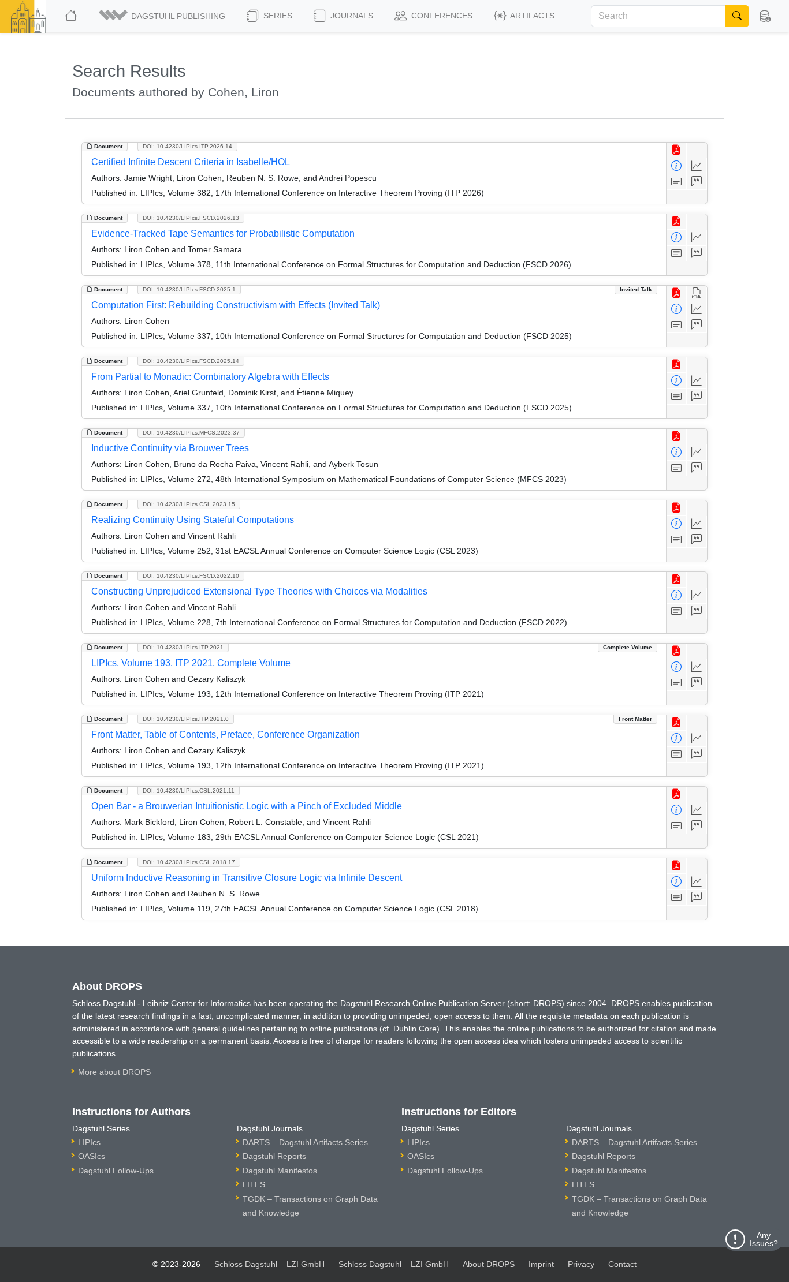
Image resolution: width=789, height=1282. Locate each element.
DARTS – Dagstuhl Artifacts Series (305, 1142)
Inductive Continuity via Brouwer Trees (170, 448)
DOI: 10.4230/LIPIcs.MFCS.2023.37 (191, 432)
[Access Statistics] (697, 166)
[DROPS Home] (71, 16)
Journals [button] (350, 15)
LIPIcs (89, 1142)
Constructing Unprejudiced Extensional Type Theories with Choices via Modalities (259, 591)
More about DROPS (114, 1072)
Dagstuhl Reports (274, 1156)
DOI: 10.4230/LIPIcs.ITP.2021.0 (186, 719)
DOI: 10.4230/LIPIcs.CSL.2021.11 (189, 790)
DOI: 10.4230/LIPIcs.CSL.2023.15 (189, 504)
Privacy (581, 1264)
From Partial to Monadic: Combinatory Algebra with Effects (210, 377)
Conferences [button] (440, 15)
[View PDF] (677, 150)
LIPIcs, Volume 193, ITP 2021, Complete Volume (191, 663)
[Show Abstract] (677, 182)
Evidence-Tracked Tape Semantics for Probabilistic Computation (223, 233)
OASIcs (91, 1156)
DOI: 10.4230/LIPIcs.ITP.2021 (183, 647)
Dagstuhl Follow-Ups (116, 1170)
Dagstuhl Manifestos (280, 1170)
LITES (254, 1184)
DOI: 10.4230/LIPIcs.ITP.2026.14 (187, 146)
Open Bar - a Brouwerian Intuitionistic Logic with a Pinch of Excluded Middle (246, 806)
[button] (162, 16)
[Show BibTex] (697, 182)
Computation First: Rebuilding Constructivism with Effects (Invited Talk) (235, 305)
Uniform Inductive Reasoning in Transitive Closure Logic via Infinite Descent (246, 878)
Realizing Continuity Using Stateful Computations (192, 520)
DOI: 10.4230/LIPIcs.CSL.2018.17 (189, 862)
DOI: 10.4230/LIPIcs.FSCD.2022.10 (191, 576)
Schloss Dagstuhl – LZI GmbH (269, 1264)
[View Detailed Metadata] (677, 166)
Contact (622, 1264)
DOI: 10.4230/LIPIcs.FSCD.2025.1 (189, 289)
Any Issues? (764, 1239)
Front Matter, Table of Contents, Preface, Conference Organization (225, 734)
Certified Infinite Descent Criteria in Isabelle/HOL (190, 162)
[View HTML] (697, 293)
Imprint (541, 1264)
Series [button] (276, 15)
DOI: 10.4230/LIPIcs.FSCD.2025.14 (191, 361)
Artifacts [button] (531, 15)
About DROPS (489, 1264)
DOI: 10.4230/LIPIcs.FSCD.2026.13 (191, 218)
